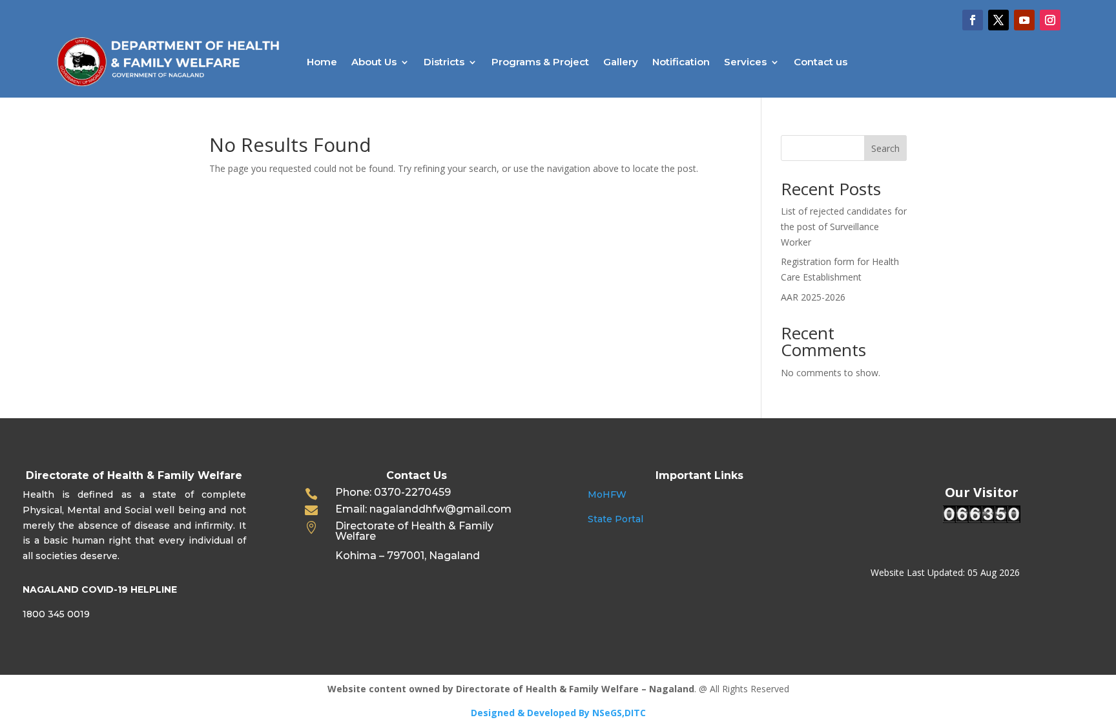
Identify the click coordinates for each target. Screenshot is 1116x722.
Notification (681, 62)
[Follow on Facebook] (972, 20)
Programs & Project (540, 62)
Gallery (620, 62)
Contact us (820, 62)
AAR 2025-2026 (813, 297)
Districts (444, 62)
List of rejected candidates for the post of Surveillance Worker (844, 226)
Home (322, 62)
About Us (374, 62)
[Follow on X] (998, 20)
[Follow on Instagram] (1050, 20)
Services (745, 62)
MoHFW (607, 494)
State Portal (615, 519)
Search (885, 148)
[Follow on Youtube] (1024, 20)
